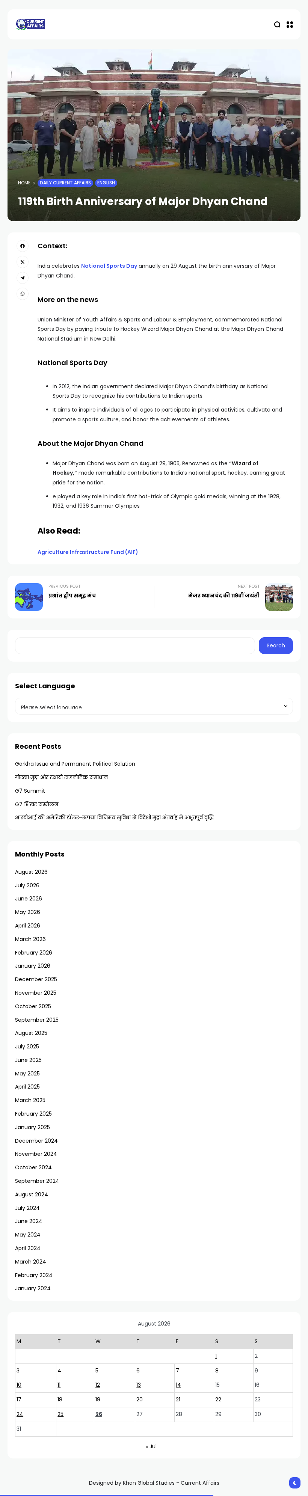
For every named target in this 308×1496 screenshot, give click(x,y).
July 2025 (27, 1046)
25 (60, 1414)
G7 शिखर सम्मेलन (36, 804)
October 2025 (33, 1006)
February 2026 (33, 952)
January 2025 (32, 1127)
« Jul (151, 1446)
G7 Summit (30, 791)
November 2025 (35, 993)
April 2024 (28, 1248)
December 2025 (36, 979)
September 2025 (37, 1020)
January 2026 (32, 966)
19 (97, 1399)
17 (19, 1399)
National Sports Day (109, 266)
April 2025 (27, 1086)
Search (276, 645)
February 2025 (33, 1113)
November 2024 (36, 1154)
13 (138, 1385)
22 (218, 1399)
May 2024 (28, 1234)
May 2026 (27, 912)
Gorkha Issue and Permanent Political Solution (75, 764)
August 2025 (31, 1033)
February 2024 (34, 1275)
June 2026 (28, 898)
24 (20, 1414)
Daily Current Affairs (65, 183)
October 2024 (33, 1167)
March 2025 (30, 1100)
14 (178, 1385)
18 (59, 1399)
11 (58, 1385)
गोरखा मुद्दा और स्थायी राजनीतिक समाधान (61, 777)
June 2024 (28, 1221)
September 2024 (37, 1181)
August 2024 (31, 1194)
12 (97, 1385)
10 (19, 1385)
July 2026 (27, 885)
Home (24, 183)
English (106, 183)
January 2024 (33, 1288)
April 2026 (27, 925)
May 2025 (27, 1073)
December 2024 (36, 1141)
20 (139, 1399)
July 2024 (27, 1208)
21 (178, 1399)
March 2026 (30, 939)
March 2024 (30, 1261)
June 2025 (28, 1060)
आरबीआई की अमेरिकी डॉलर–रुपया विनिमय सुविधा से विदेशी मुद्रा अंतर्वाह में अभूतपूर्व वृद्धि (114, 817)
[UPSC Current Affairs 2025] (30, 24)
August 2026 (31, 872)
